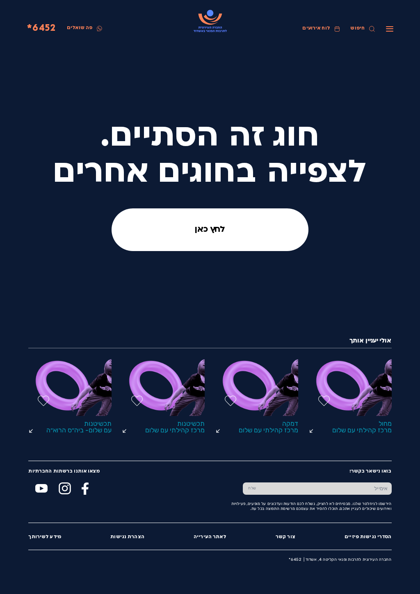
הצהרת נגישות (127, 537)
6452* (41, 28)
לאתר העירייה (210, 537)
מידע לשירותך (44, 537)
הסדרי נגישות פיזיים (368, 537)
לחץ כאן (210, 230)
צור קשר (285, 537)
